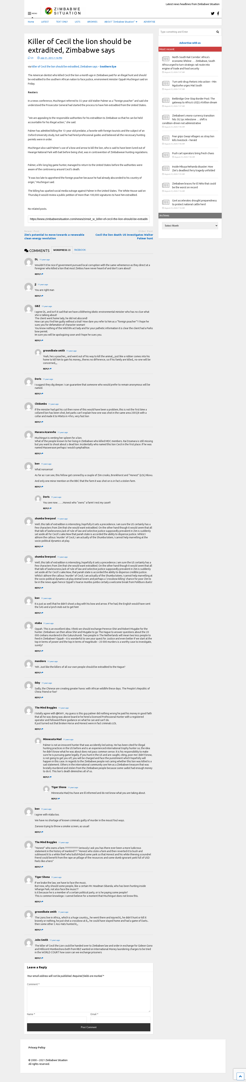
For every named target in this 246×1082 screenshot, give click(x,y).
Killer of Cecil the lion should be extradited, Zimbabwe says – (74, 66)
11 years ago (44, 260)
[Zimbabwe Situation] (63, 13)
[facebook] (218, 13)
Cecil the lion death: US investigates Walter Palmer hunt (124, 236)
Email (94, 1014)
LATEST (45, 22)
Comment (33, 984)
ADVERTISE (149, 22)
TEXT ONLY (62, 22)
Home (31, 22)
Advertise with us (190, 42)
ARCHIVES (92, 22)
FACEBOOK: (80, 250)
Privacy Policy (36, 1047)
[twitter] (212, 13)
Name (31, 1014)
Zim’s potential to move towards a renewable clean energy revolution (54, 236)
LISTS (77, 22)
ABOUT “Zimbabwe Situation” (119, 22)
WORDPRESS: (62, 250)
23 (31, 58)
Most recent (167, 49)
